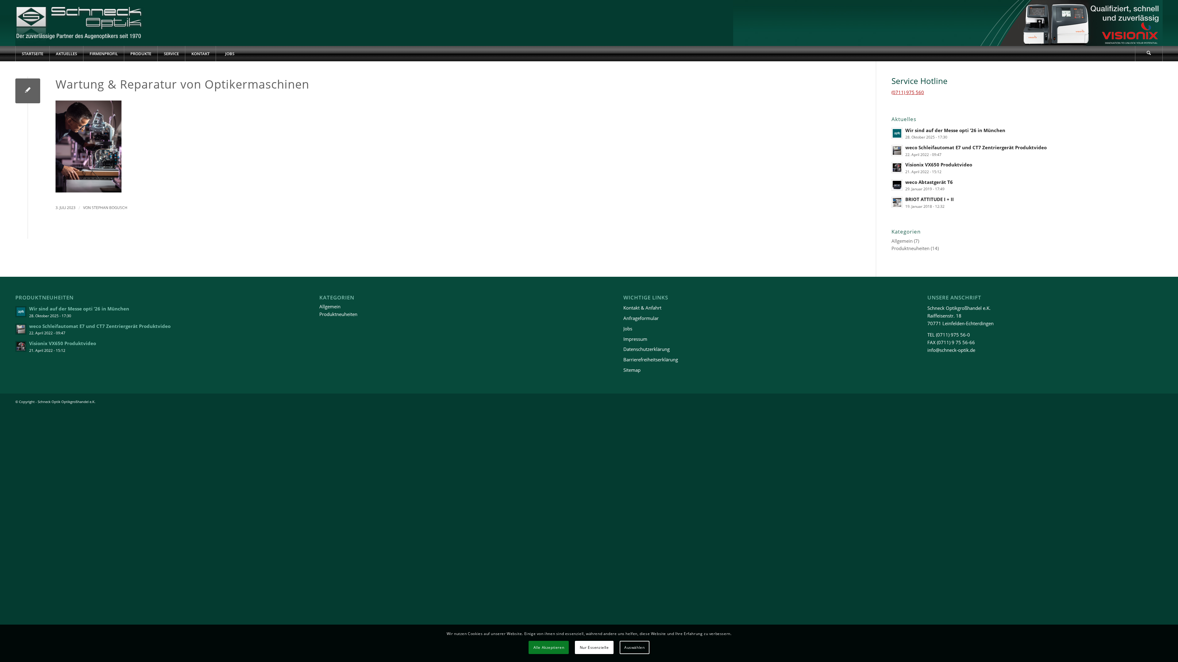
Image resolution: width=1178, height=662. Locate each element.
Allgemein (902, 241)
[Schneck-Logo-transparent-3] (79, 23)
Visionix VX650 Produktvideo (938, 165)
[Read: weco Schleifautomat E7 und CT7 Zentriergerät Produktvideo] (897, 150)
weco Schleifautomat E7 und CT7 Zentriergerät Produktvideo (976, 147)
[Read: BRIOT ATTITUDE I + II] (897, 202)
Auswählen (634, 647)
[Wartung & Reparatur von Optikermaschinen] (27, 90)
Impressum (635, 339)
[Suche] (1149, 53)
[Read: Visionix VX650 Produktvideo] (897, 167)
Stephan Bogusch (109, 207)
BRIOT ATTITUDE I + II (929, 199)
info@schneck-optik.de (951, 350)
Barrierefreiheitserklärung (650, 359)
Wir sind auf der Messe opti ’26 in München (955, 130)
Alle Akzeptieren (548, 647)
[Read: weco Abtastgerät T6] (897, 185)
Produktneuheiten (910, 248)
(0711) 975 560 (907, 92)
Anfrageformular (641, 318)
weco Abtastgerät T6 (929, 182)
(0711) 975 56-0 (953, 335)
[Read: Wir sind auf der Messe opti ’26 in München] (897, 133)
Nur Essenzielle (594, 647)
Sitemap (632, 370)
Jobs (627, 328)
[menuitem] (32, 53)
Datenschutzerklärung (646, 349)
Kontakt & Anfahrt (642, 308)
